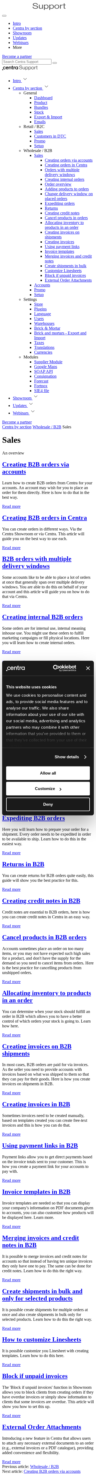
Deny (48, 804)
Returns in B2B (23, 864)
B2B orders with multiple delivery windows (36, 562)
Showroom (22, 33)
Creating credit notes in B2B (41, 900)
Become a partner (17, 56)
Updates (20, 37)
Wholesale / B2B (44, 1466)
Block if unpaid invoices (34, 1376)
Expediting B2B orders (33, 818)
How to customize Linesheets (41, 1339)
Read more (11, 506)
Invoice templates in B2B (36, 1191)
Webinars (21, 42)
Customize (45, 788)
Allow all (48, 773)
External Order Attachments (41, 1426)
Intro (17, 23)
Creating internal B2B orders (42, 616)
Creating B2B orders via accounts (52, 1471)
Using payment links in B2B (40, 1145)
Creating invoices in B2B (36, 1104)
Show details (67, 757)
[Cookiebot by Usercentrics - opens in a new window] (56, 668)
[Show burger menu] (4, 16)
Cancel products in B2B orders (44, 937)
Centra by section (27, 28)
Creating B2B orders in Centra (44, 517)
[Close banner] (88, 668)
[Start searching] (55, 63)
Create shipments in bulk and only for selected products (42, 1295)
